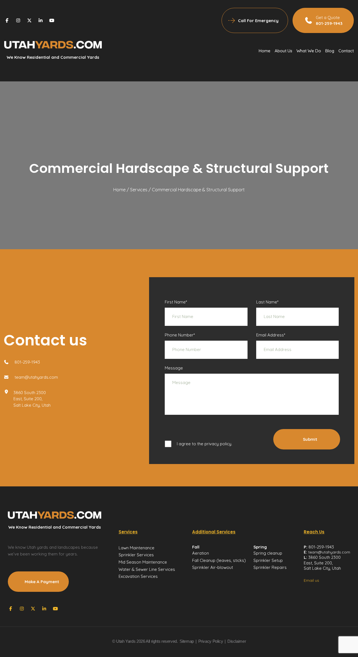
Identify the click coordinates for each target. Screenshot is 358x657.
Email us (311, 580)
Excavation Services (138, 576)
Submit (310, 439)
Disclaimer (236, 641)
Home (264, 50)
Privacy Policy (210, 641)
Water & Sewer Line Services (147, 569)
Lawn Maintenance (136, 547)
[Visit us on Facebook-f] (7, 20)
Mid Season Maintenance (143, 562)
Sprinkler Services (136, 554)
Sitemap (187, 641)
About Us (283, 50)
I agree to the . (204, 443)
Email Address (270, 335)
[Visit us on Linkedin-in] (41, 20)
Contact (346, 50)
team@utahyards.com (35, 377)
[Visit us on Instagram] (18, 20)
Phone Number (180, 335)
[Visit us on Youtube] (52, 20)
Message (174, 368)
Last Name (267, 302)
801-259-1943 (26, 362)
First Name (176, 302)
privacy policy (217, 443)
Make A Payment (42, 581)
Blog (329, 50)
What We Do (308, 50)
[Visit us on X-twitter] (30, 20)
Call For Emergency (258, 20)
